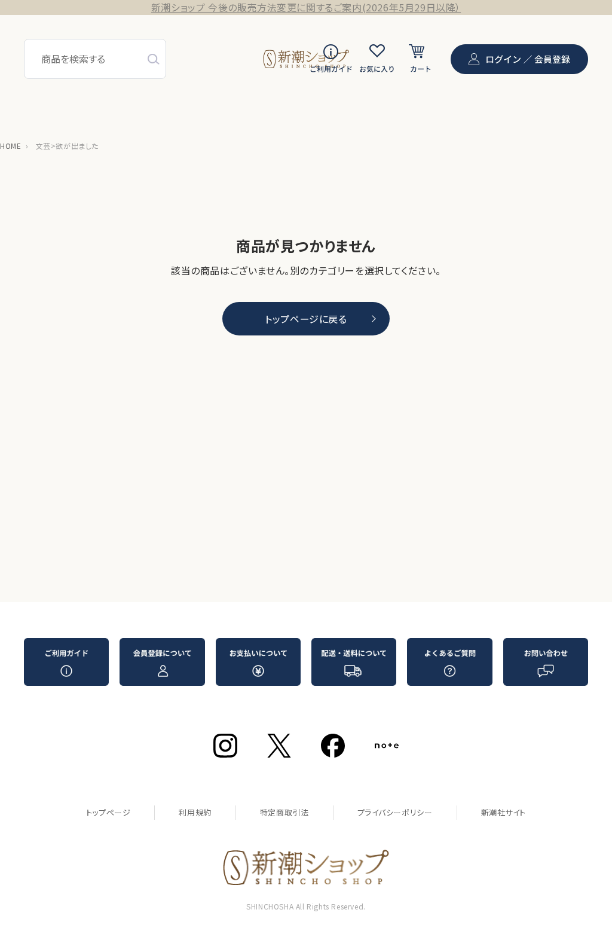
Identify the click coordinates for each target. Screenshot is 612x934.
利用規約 (195, 812)
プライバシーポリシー (395, 812)
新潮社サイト (504, 812)
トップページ (108, 812)
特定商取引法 (284, 812)
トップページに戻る (306, 319)
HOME (10, 146)
